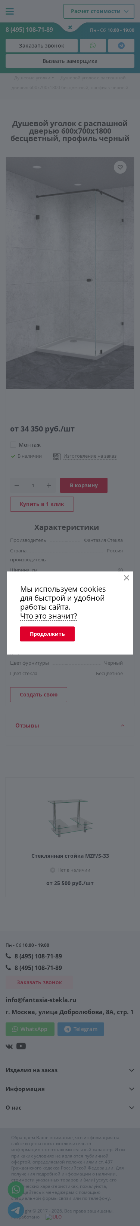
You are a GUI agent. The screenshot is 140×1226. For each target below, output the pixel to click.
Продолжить (47, 633)
